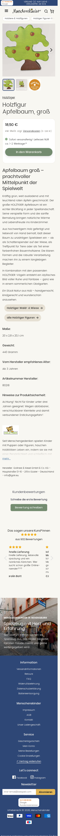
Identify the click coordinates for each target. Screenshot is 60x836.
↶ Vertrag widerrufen (29, 761)
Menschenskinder (40, 810)
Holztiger (8, 97)
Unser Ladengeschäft (28, 725)
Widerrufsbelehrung (29, 684)
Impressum (29, 710)
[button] (6, 558)
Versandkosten (31, 131)
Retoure (29, 674)
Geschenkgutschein (29, 741)
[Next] (51, 50)
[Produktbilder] (28, 50)
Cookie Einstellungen (29, 756)
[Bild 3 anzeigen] (34, 85)
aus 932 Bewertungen (28, 539)
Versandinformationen (29, 669)
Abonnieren (45, 792)
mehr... (6, 458)
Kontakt (29, 720)
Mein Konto (29, 746)
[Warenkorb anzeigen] (52, 9)
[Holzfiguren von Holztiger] (10, 434)
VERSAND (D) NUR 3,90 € (35, 2)
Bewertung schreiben (29, 507)
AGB (29, 715)
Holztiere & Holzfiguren (16, 18)
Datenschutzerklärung (29, 689)
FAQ (29, 679)
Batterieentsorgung (28, 693)
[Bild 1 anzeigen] (8, 85)
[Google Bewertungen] (7, 2)
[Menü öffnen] (6, 10)
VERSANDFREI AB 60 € (36, 4)
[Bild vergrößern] (28, 50)
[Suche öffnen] (46, 10)
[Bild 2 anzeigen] (21, 85)
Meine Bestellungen (28, 751)
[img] (28, 534)
